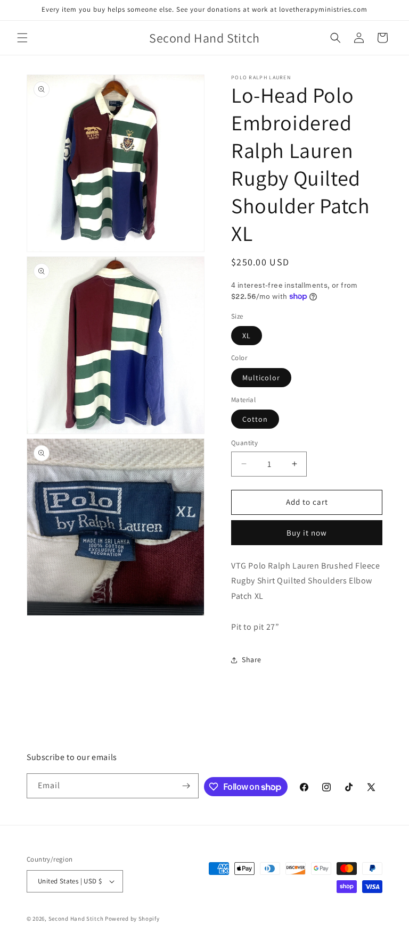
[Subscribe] (186, 785)
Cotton (255, 419)
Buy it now (307, 533)
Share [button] (251, 659)
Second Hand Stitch (76, 918)
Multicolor (261, 377)
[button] (22, 37)
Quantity (244, 442)
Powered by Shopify (132, 918)
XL (246, 335)
